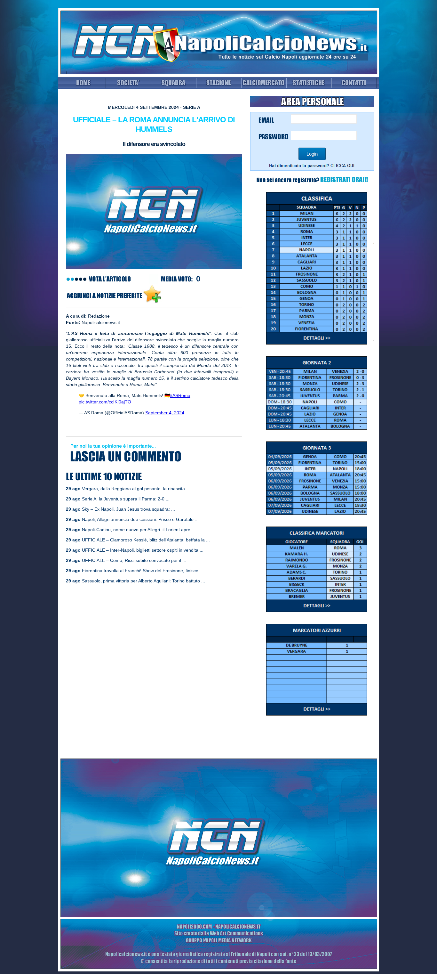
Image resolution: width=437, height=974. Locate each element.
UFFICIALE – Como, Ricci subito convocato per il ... (134, 560)
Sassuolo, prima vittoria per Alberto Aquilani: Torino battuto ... (143, 580)
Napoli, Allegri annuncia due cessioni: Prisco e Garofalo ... (140, 519)
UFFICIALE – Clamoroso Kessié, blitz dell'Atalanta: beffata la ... (146, 539)
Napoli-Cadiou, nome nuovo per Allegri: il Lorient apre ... (138, 529)
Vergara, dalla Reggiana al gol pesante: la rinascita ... (136, 488)
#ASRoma (180, 395)
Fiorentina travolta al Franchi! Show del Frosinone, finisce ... (142, 570)
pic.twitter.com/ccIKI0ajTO (105, 401)
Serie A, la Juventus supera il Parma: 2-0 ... (126, 498)
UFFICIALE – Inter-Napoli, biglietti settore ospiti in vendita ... (142, 550)
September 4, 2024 (164, 412)
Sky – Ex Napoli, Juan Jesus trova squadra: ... (128, 509)
